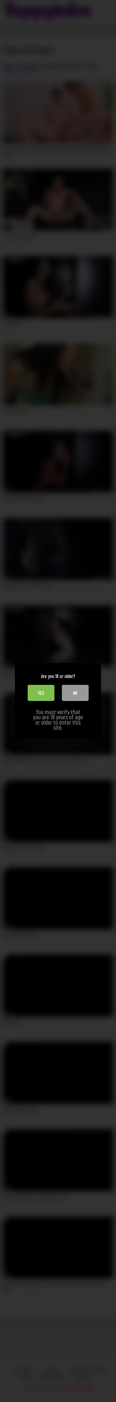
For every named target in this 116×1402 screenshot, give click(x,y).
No (75, 693)
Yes (41, 693)
